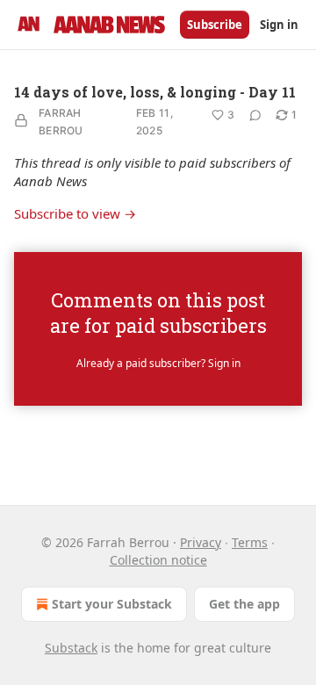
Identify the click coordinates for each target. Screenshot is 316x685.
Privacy (200, 542)
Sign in (279, 24)
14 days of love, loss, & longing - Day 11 (155, 92)
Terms (250, 542)
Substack (71, 647)
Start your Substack (112, 603)
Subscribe (214, 24)
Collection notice (158, 560)
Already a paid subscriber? (158, 363)
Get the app (244, 603)
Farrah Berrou (61, 121)
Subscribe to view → (75, 213)
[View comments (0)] (255, 115)
